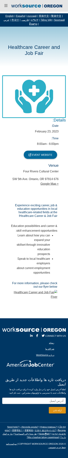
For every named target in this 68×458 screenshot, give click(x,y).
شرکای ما (49, 349)
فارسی (25, 20)
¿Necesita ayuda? (29, 427)
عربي (6, 20)
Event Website (41, 154)
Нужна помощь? (48, 427)
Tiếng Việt (46, 20)
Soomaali (59, 20)
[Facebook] (37, 335)
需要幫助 (28, 430)
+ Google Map (49, 183)
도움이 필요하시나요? (45, 430)
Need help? (13, 427)
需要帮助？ (17, 430)
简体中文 (44, 16)
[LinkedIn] (31, 335)
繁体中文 (56, 16)
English (9, 16)
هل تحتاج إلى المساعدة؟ (25, 434)
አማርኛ (34, 20)
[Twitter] (43, 335)
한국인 (15, 20)
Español (20, 16)
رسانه (51, 343)
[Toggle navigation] (6, 5)
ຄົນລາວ (33, 24)
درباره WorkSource (45, 355)
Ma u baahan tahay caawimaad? (43, 437)
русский (32, 16)
